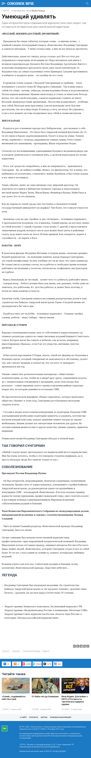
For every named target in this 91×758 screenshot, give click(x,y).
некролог (6, 651)
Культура (35, 709)
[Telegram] (81, 646)
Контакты (33, 717)
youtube (29, 664)
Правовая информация (60, 717)
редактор (46, 651)
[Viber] (84, 646)
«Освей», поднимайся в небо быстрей (13, 697)
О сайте (23, 717)
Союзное (6, 709)
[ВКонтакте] (74, 646)
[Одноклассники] (77, 646)
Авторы (44, 717)
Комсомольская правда (31, 651)
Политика (65, 709)
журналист (16, 651)
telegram (39, 664)
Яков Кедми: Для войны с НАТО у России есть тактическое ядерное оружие (74, 700)
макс (59, 664)
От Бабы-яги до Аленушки (45, 696)
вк (8, 664)
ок (18, 664)
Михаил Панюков (38, 11)
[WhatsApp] (87, 646)
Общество (6, 10)
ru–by (49, 664)
